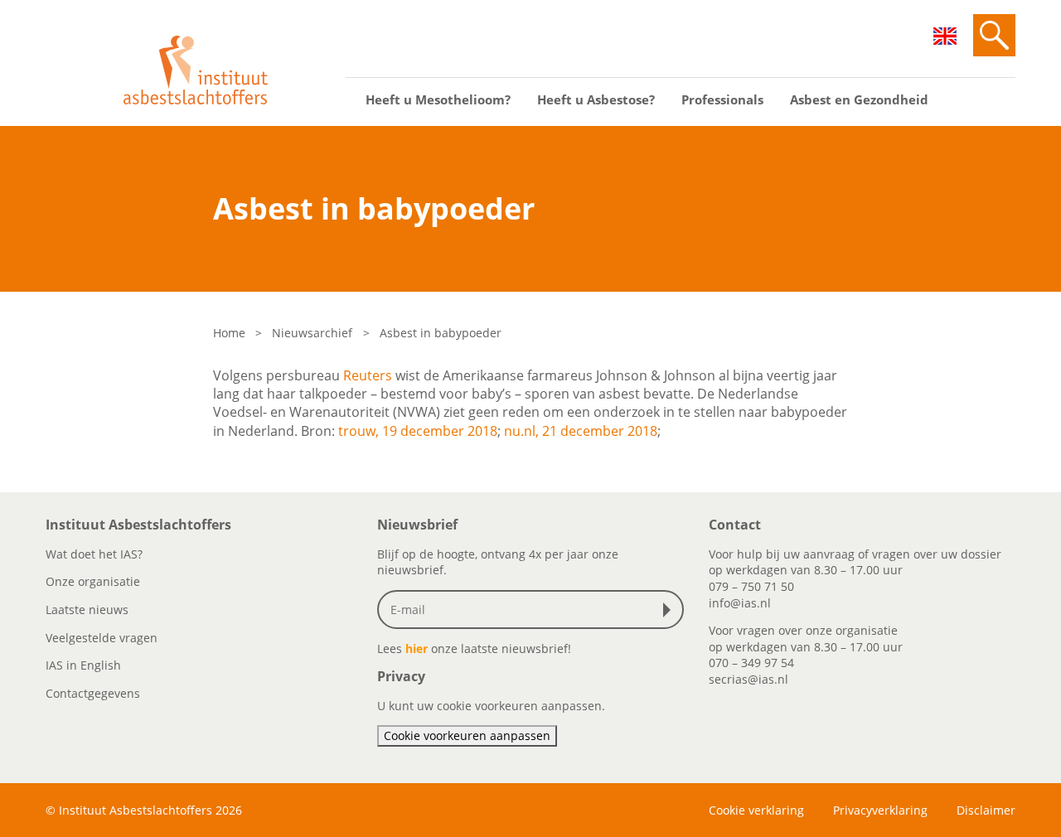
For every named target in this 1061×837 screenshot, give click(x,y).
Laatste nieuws (87, 609)
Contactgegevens (93, 693)
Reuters (367, 375)
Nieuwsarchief (312, 333)
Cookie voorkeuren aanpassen (467, 735)
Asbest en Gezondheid (859, 99)
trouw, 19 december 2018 (417, 431)
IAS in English (83, 665)
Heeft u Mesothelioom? (438, 99)
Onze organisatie (93, 581)
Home (229, 333)
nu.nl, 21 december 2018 (580, 431)
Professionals (722, 99)
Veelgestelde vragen (101, 638)
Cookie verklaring (756, 810)
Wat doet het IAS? (94, 554)
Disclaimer (986, 810)
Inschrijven (670, 609)
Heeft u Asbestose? (596, 99)
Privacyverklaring (880, 810)
